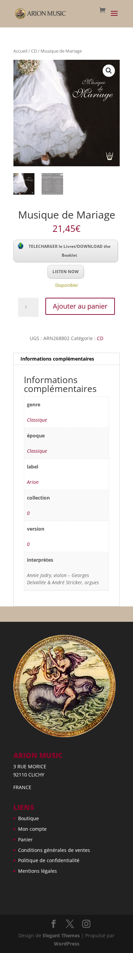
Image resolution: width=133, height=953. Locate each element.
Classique (37, 420)
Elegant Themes (61, 935)
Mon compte (32, 829)
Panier (25, 839)
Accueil (20, 51)
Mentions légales (37, 871)
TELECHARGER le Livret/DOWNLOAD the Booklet (69, 250)
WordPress (66, 943)
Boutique (28, 818)
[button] (109, 71)
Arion (33, 482)
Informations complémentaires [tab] (57, 358)
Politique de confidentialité (48, 860)
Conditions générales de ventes (54, 850)
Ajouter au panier (80, 306)
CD (34, 51)
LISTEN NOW (66, 272)
